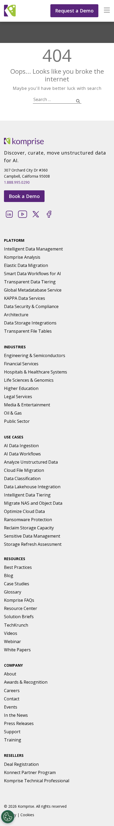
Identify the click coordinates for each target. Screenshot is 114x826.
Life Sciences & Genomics (29, 380)
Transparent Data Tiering (30, 282)
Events (10, 707)
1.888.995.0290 (17, 182)
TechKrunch (16, 625)
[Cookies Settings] (7, 816)
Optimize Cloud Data (24, 511)
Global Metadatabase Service (33, 290)
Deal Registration (21, 764)
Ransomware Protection (28, 519)
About (10, 674)
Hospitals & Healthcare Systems (35, 372)
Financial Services (21, 364)
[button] (104, 10)
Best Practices (18, 567)
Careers (12, 690)
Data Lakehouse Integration (32, 487)
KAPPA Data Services (24, 298)
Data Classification (22, 478)
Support (12, 732)
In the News (16, 715)
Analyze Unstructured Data (31, 462)
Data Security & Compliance (31, 306)
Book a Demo (24, 196)
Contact (11, 699)
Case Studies (16, 584)
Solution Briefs (19, 617)
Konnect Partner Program (30, 772)
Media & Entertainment (27, 405)
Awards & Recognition (25, 682)
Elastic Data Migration (26, 265)
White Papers (17, 650)
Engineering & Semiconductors (34, 355)
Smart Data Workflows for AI (32, 273)
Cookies (27, 814)
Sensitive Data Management (32, 536)
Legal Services (18, 396)
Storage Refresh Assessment (33, 544)
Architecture (16, 315)
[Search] (78, 101)
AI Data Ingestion (21, 446)
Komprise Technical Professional (36, 781)
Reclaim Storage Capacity (29, 528)
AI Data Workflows (22, 454)
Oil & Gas (13, 413)
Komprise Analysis (22, 257)
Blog (8, 575)
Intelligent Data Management (33, 249)
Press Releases (19, 723)
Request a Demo (74, 10)
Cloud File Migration (24, 470)
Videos (10, 633)
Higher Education (21, 388)
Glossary (12, 592)
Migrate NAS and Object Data (33, 503)
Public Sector (17, 421)
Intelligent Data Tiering (27, 495)
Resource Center (20, 608)
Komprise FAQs (19, 600)
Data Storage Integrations (30, 323)
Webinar (12, 641)
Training (12, 740)
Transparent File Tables (28, 331)
